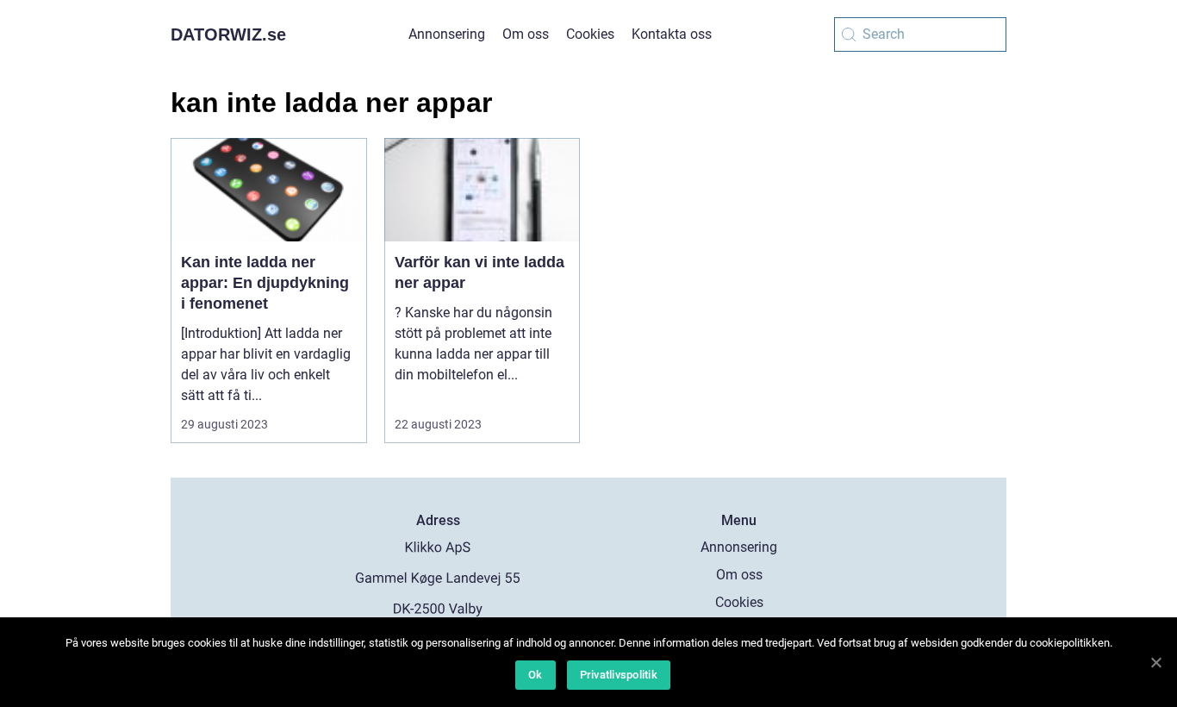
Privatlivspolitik (618, 674)
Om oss (525, 34)
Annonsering (446, 34)
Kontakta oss (672, 34)
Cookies (590, 34)
